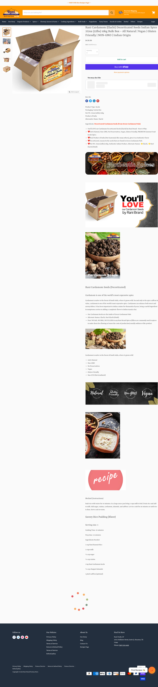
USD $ (140, 667)
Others (133, 22)
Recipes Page (84, 647)
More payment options (121, 72)
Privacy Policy (51, 637)
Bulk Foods (82, 22)
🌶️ (152, 670)
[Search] (112, 12)
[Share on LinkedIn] (94, 100)
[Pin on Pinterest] (97, 100)
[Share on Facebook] (86, 100)
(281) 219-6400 (124, 645)
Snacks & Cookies (116, 22)
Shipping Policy (51, 640)
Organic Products (23, 22)
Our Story (11, 22)
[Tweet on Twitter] (90, 100)
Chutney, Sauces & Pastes (49, 22)
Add (153, 85)
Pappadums (93, 22)
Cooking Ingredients (68, 22)
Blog (81, 640)
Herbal (126, 22)
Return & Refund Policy (54, 647)
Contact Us (84, 644)
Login (153, 22)
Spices (35, 22)
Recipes (140, 22)
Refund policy (51, 654)
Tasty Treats (103, 22)
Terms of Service (52, 644)
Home (4, 22)
